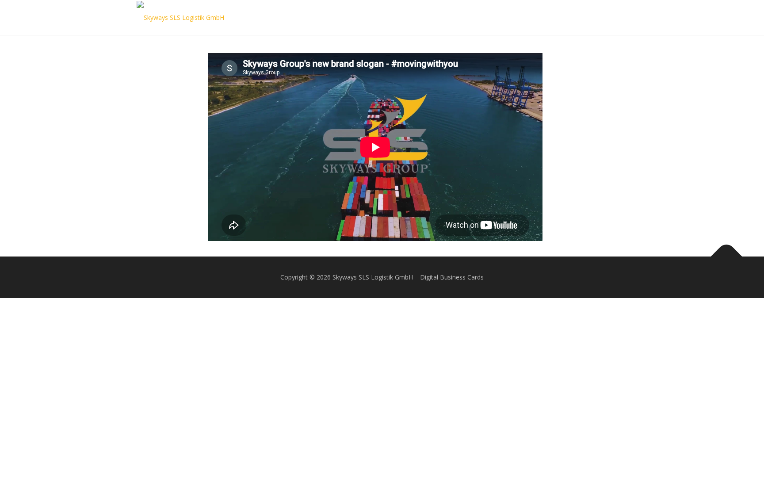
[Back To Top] (726, 256)
